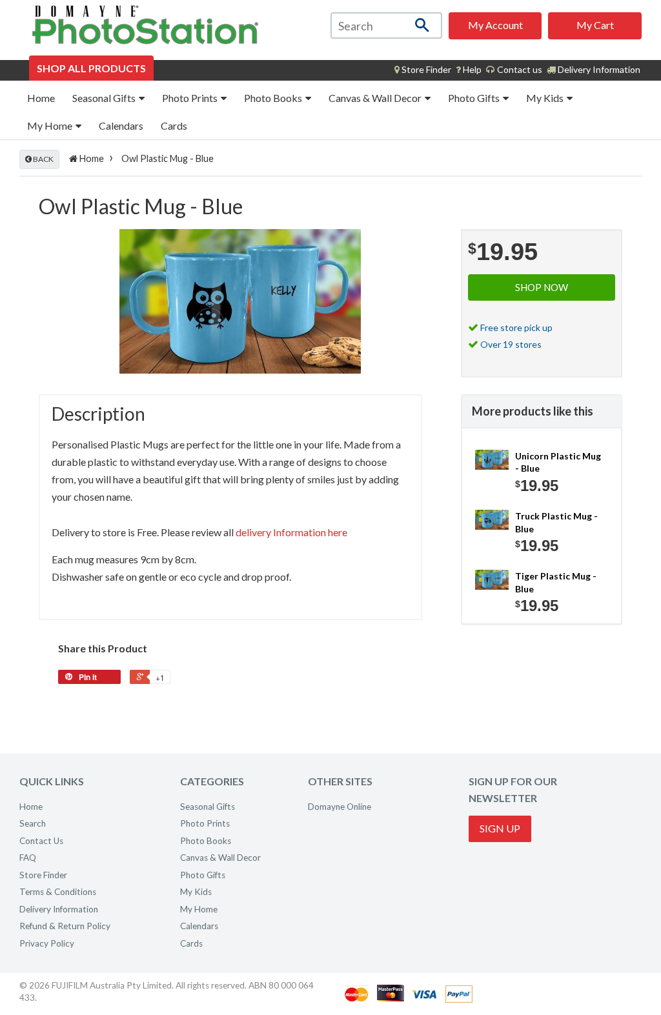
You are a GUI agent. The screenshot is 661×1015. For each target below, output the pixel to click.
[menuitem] (423, 69)
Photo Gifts (475, 98)
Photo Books (274, 98)
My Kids (545, 98)
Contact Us (41, 841)
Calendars (121, 125)
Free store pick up (516, 327)
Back (43, 159)
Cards (174, 125)
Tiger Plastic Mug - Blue (555, 582)
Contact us (518, 69)
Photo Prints (190, 98)
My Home (50, 125)
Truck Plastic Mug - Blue (556, 522)
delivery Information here (291, 532)
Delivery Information (598, 69)
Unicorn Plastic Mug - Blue (558, 462)
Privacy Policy (46, 943)
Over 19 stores (511, 344)
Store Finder (43, 875)
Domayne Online (339, 806)
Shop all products (91, 68)
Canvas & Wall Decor (376, 98)
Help (471, 69)
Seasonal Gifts (104, 98)
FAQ (27, 857)
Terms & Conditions (57, 892)
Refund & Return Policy (64, 926)
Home (41, 98)
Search (32, 823)
